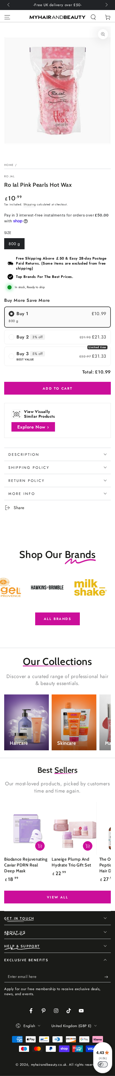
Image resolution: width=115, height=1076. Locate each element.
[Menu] (7, 17)
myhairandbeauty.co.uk (49, 1064)
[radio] (57, 317)
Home (9, 165)
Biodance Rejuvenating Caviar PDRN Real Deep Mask (26, 865)
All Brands (57, 618)
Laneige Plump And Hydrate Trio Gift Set (71, 862)
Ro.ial (9, 176)
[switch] (103, 1064)
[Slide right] (106, 5)
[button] (93, 17)
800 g (16, 245)
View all (57, 897)
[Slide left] (9, 5)
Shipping (29, 204)
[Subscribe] (107, 977)
